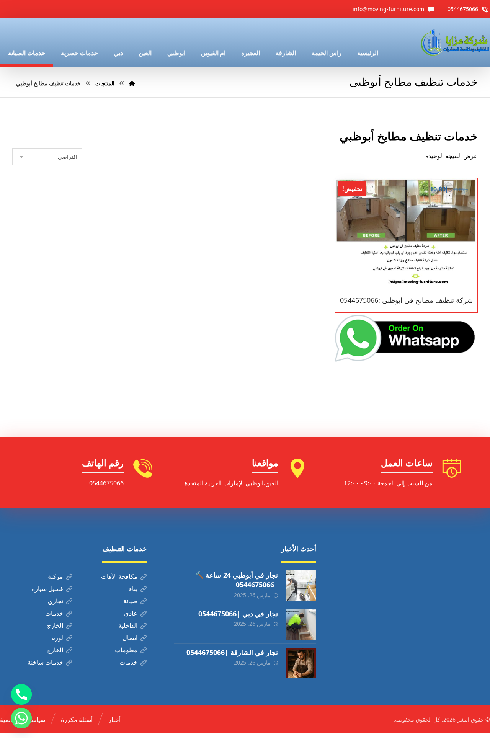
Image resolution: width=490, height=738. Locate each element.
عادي (130, 613)
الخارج (55, 625)
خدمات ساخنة (45, 662)
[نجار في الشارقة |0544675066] (301, 663)
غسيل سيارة (47, 589)
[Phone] (21, 694)
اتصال (129, 638)
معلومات (126, 650)
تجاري (55, 601)
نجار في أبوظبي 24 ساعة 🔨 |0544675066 (236, 579)
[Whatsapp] (21, 718)
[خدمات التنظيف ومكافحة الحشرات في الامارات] (454, 42)
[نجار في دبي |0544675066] (301, 624)
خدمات (54, 613)
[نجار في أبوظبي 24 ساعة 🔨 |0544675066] (301, 585)
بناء (133, 589)
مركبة (55, 576)
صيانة (130, 601)
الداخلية (127, 625)
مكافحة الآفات (119, 576)
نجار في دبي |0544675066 (238, 613)
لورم (57, 638)
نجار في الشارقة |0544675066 (232, 652)
